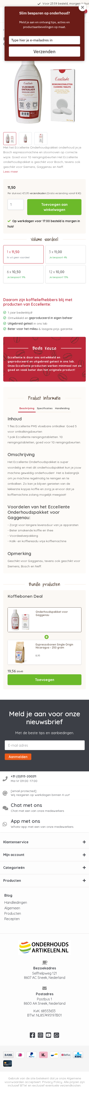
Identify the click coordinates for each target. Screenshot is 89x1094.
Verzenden (44, 51)
